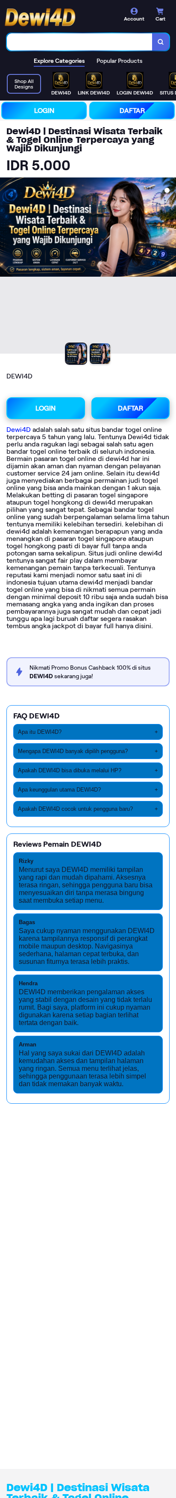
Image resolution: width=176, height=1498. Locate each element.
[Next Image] (169, 266)
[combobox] (80, 41)
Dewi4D (18, 429)
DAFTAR (132, 110)
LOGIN (44, 110)
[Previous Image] (7, 266)
